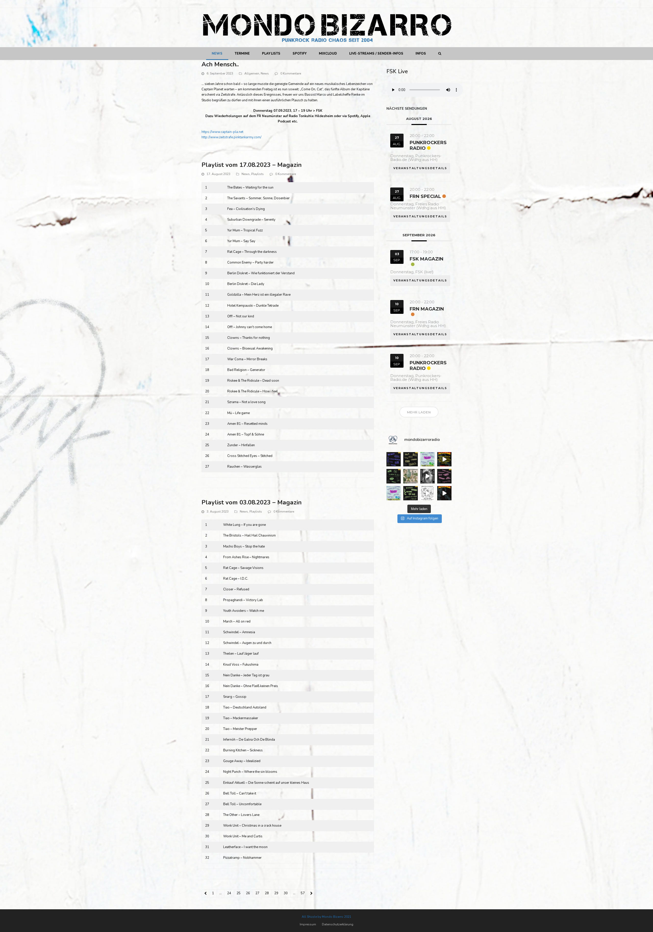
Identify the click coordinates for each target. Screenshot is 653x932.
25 (239, 894)
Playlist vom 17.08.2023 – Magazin (252, 165)
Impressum (308, 924)
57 (304, 894)
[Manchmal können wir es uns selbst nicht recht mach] (427, 459)
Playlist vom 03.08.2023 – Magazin (252, 502)
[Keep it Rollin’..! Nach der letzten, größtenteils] (393, 476)
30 (287, 894)
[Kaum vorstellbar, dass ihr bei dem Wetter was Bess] (410, 459)
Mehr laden (419, 412)
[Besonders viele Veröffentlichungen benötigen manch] (393, 493)
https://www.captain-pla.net (222, 132)
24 (230, 894)
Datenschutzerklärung (337, 924)
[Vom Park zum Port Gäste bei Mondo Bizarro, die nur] (410, 476)
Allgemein (251, 73)
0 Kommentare (290, 73)
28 (268, 894)
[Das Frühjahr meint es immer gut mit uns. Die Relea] (444, 476)
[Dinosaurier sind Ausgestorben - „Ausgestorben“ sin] (427, 493)
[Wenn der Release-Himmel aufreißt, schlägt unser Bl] (444, 459)
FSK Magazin (426, 259)
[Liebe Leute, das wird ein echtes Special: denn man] (427, 476)
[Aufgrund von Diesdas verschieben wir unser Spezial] (393, 459)
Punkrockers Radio (428, 145)
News (265, 73)
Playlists (257, 174)
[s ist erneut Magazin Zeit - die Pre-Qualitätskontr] (410, 493)
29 (277, 894)
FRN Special (425, 196)
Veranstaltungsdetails (420, 168)
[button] (439, 53)
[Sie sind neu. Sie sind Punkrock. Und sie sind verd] (444, 493)
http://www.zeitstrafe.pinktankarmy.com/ (231, 137)
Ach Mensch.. (220, 64)
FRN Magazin (427, 309)
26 (249, 894)
